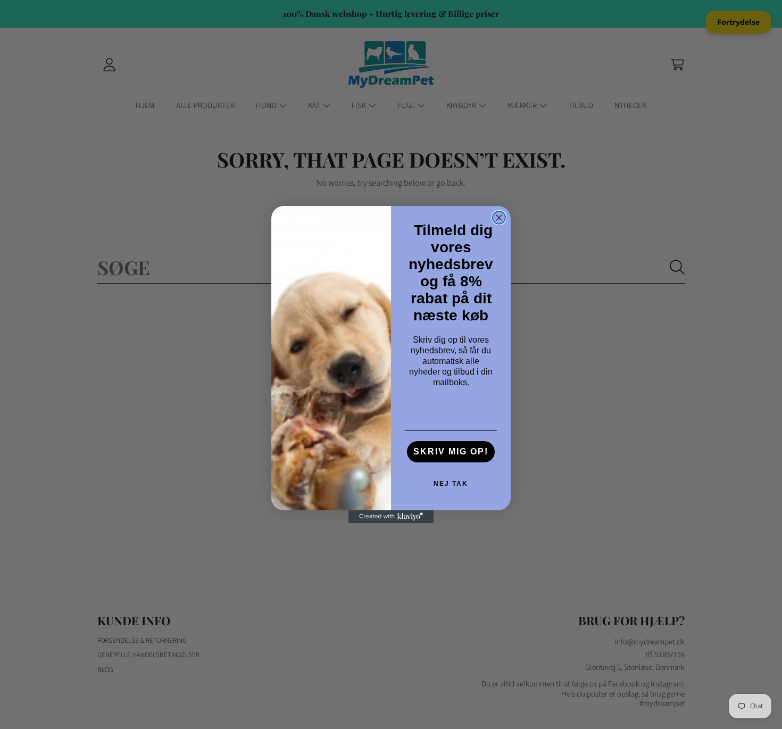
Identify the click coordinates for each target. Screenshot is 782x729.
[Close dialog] (499, 217)
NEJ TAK (451, 483)
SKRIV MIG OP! (450, 451)
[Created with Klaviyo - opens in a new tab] (391, 516)
